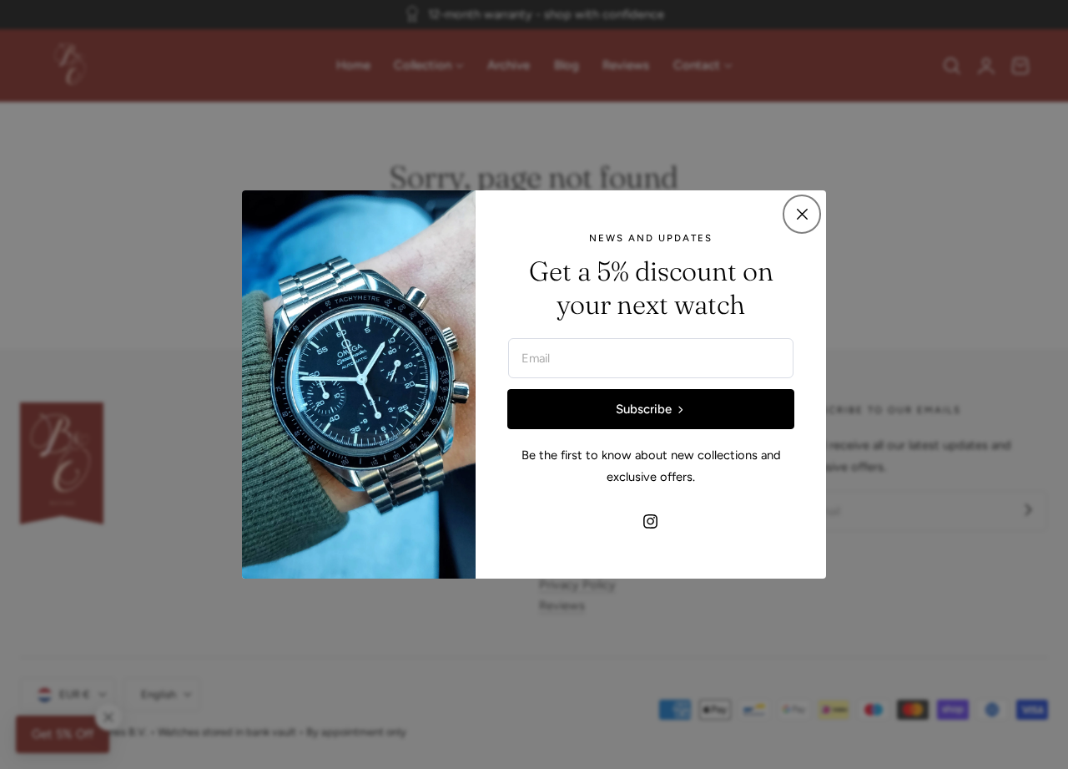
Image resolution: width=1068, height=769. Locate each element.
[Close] (802, 214)
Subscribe (644, 409)
